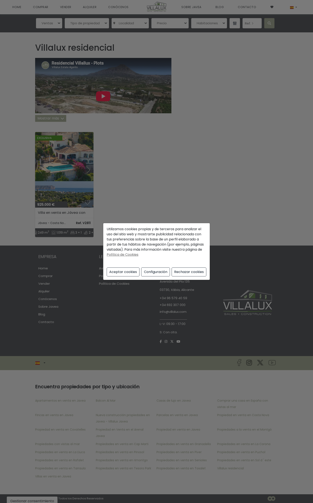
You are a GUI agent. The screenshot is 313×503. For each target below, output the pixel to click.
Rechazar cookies (189, 271)
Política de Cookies (122, 254)
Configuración (155, 271)
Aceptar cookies (123, 271)
